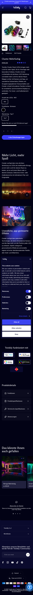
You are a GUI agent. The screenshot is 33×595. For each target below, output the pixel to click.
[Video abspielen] (16, 190)
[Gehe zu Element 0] (5, 48)
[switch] (28, 297)
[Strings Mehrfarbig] (14, 468)
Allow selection (16, 328)
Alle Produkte (17, 53)
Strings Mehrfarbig (9, 484)
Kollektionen (9, 53)
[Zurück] (3, 2)
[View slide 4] (20, 514)
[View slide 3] (17, 514)
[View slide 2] (15, 514)
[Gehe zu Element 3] (26, 48)
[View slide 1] (13, 514)
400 (5, 101)
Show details (23, 316)
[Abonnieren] (28, 555)
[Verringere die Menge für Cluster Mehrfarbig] (4, 131)
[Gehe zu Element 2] (19, 48)
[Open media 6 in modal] (28, 17)
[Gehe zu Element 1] (12, 48)
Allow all (16, 322)
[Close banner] (30, 259)
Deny (16, 334)
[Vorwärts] (30, 2)
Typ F (5, 118)
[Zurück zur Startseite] (2, 53)
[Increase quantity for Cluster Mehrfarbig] (12, 131)
